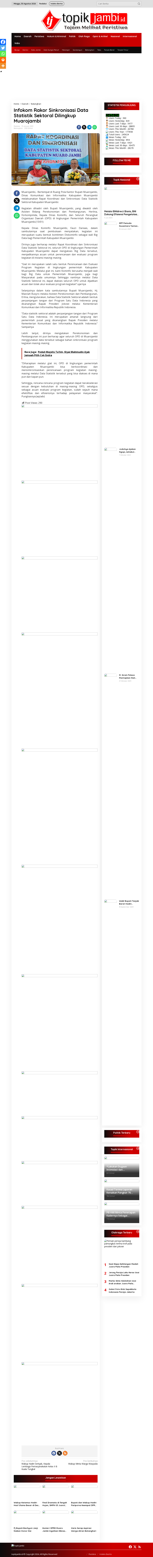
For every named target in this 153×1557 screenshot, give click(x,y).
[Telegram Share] (89, 127)
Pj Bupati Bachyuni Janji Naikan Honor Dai (26, 1529)
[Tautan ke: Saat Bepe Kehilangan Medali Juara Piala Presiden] (121, 1250)
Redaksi (92, 1554)
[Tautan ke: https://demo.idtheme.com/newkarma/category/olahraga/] (138, 1231)
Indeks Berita (106, 1554)
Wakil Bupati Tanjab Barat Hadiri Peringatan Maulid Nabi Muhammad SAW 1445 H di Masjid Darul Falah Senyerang (129, 902)
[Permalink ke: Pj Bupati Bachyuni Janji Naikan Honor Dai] (27, 1518)
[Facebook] (3, 42)
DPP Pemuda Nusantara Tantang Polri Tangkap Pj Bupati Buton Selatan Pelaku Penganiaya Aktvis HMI (129, 224)
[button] (138, 3)
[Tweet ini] (84, 127)
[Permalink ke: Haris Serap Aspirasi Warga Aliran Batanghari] (84, 1518)
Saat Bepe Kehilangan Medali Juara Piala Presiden (123, 1265)
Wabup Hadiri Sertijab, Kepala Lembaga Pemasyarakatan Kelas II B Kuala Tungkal (39, 1465)
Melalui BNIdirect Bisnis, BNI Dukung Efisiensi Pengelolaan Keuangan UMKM (121, 213)
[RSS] (65, 1453)
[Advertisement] (76, 75)
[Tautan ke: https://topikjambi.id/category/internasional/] (138, 1148)
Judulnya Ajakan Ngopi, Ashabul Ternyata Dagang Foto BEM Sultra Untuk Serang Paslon (128, 450)
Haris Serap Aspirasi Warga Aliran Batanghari (83, 1529)
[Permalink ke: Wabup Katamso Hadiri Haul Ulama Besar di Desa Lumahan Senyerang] (27, 1492)
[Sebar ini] (79, 127)
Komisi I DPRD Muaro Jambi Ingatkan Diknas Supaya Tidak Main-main (54, 1529)
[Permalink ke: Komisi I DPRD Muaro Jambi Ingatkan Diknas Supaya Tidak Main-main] (55, 1518)
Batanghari (18, 128)
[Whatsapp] (94, 127)
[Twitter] (3, 48)
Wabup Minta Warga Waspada (82, 1462)
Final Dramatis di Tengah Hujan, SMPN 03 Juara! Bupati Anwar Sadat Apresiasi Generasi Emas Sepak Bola (54, 1504)
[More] (3, 66)
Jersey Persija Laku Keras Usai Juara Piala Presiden (124, 1273)
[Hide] (1, 71)
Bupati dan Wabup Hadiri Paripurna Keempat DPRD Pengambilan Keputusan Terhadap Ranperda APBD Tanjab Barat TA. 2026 (84, 1504)
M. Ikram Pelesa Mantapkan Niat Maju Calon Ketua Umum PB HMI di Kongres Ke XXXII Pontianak (128, 676)
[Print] (3, 60)
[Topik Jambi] (76, 19)
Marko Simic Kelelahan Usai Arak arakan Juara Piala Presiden (122, 1282)
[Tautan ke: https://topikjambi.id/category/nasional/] (138, 179)
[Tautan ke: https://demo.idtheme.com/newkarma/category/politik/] (138, 1132)
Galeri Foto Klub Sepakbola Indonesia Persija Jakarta (122, 1290)
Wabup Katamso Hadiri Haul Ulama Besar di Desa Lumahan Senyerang (27, 1504)
